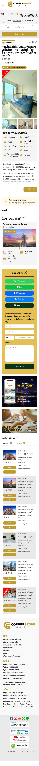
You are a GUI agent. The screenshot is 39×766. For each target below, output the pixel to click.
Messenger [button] (20, 293)
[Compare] (36, 42)
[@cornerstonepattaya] (32, 15)
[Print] (33, 42)
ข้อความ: (8, 343)
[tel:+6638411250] (21, 15)
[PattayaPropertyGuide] (19, 731)
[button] (33, 73)
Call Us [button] (21, 299)
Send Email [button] (20, 305)
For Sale (20, 443)
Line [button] (21, 287)
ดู (9, 472)
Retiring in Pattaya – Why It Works (15, 695)
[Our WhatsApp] (27, 720)
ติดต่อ (9, 468)
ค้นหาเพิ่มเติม (19, 34)
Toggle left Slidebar (3, 4)
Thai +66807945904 (12, 670)
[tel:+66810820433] (25, 15)
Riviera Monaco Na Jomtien (16, 67)
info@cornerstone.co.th (14, 673)
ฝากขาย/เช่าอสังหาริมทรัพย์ (12, 645)
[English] (2, 14)
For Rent (7, 443)
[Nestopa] (19, 724)
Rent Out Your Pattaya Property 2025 (16, 701)
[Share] (29, 42)
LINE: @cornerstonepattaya (15, 675)
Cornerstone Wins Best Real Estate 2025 (18, 707)
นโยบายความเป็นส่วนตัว (11, 656)
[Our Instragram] (19, 720)
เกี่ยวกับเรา (7, 650)
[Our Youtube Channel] (15, 720)
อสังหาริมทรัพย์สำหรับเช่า (11, 642)
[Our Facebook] (11, 720)
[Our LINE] (23, 720)
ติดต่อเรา (6, 653)
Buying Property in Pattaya (13, 692)
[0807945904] (36, 15)
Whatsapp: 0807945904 (13, 678)
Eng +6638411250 (11, 667)
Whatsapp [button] (20, 281)
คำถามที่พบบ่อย (8, 648)
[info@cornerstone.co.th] (29, 15)
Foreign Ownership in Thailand (14, 698)
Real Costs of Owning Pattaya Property (17, 704)
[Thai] (6, 14)
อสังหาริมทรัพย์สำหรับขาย (12, 639)
